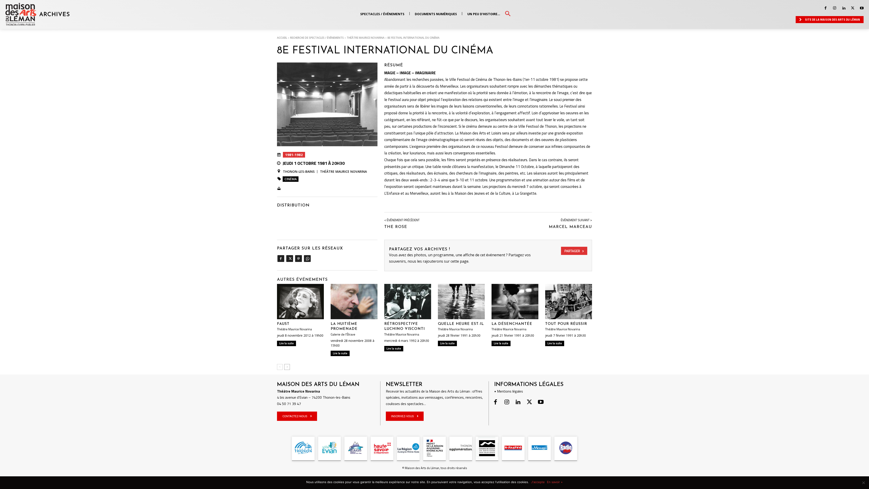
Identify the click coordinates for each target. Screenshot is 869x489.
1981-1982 (294, 154)
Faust (283, 324)
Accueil (282, 38)
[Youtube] (861, 8)
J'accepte (538, 482)
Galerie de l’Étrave (343, 334)
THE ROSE (395, 227)
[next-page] (287, 367)
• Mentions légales (508, 391)
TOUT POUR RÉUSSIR (566, 324)
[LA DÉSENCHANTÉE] (515, 301)
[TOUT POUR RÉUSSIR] (568, 301)
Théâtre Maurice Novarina (365, 38)
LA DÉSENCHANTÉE (512, 324)
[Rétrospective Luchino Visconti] (407, 301)
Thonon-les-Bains (299, 171)
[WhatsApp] (307, 258)
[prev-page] (280, 367)
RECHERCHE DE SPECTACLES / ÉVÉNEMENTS (317, 38)
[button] (507, 14)
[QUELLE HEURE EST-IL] (461, 301)
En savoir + (555, 482)
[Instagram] (834, 8)
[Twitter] (852, 8)
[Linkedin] (843, 8)
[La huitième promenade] (354, 301)
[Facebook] (825, 8)
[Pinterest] (298, 258)
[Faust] (300, 301)
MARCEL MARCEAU (570, 227)
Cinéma (290, 179)
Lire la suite (286, 343)
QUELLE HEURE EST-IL (461, 324)
